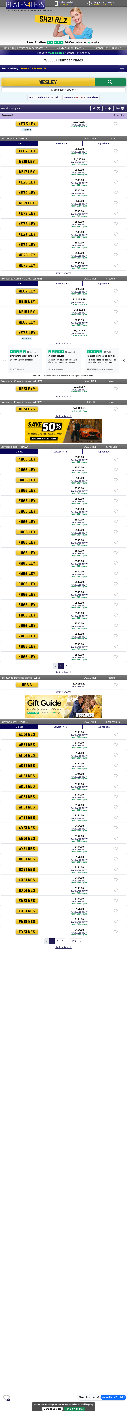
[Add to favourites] (115, 124)
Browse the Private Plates (81, 97)
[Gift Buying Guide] (63, 706)
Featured (26, 129)
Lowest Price (60, 143)
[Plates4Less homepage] (25, 4)
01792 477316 (66, 4)
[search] (110, 82)
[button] (45, 48)
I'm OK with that (74, 1408)
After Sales (108, 4)
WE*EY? (37, 381)
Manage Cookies (52, 1408)
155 (74, 941)
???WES (23, 722)
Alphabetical (104, 143)
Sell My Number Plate (68, 48)
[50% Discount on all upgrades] (63, 431)
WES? (37, 677)
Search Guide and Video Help (44, 97)
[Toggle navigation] (122, 68)
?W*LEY (24, 446)
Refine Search (63, 273)
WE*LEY (24, 138)
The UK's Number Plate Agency (63, 53)
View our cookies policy (83, 1404)
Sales (96, 4)
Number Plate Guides (106, 48)
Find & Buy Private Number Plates (23, 48)
